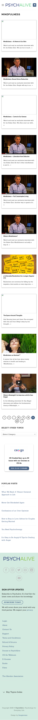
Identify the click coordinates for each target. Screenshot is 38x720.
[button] (3, 5)
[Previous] (4, 417)
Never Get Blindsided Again (13, 503)
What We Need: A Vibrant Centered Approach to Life (16, 493)
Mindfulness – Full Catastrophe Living (15, 196)
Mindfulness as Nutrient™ (11, 355)
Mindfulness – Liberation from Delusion (16, 156)
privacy (30, 610)
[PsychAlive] (18, 5)
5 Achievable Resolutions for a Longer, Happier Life (18, 277)
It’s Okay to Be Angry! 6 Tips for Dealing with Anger (18, 538)
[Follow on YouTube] (19, 578)
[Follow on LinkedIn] (32, 570)
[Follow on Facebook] (6, 570)
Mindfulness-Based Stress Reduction (15, 79)
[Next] (22, 421)
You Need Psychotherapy (12, 529)
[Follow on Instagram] (12, 570)
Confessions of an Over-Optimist (15, 511)
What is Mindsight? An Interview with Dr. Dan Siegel (18, 396)
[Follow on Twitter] (19, 570)
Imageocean (22, 715)
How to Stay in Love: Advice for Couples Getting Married (18, 520)
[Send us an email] (25, 570)
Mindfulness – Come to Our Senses (14, 116)
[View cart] (34, 5)
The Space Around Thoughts (12, 315)
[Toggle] (4, 692)
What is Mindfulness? (10, 236)
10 (17, 421)
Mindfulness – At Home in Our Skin (14, 41)
